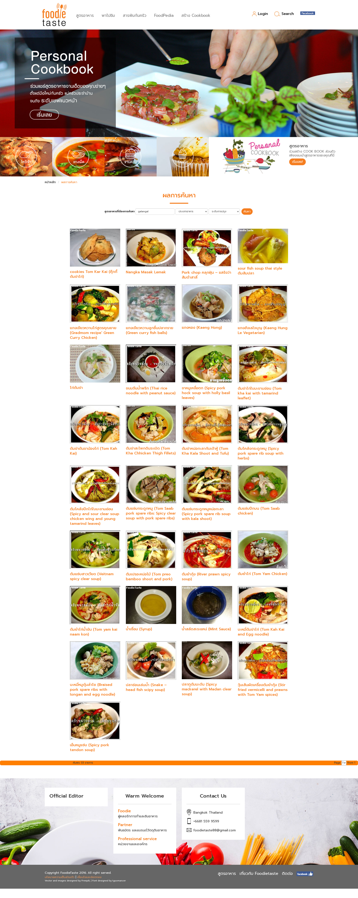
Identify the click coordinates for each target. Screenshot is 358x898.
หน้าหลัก (50, 182)
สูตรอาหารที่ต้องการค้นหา (119, 211)
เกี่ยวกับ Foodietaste (259, 873)
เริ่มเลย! (297, 161)
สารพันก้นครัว (134, 15)
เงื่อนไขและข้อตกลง (89, 877)
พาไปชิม (108, 15)
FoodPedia (164, 15)
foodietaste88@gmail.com (214, 830)
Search (288, 13)
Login (263, 13)
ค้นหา (247, 211)
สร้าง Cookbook (195, 15)
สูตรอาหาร (85, 15)
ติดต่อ (287, 873)
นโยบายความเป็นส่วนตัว (59, 877)
